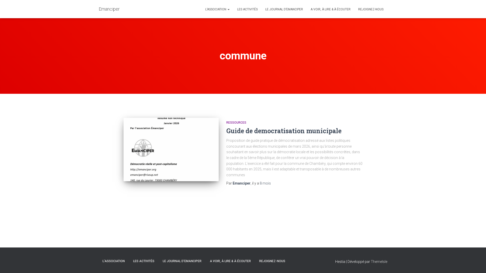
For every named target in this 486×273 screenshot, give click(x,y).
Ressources (236, 122)
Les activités (247, 9)
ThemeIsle (379, 262)
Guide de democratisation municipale (283, 131)
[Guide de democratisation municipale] (171, 149)
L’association (216, 9)
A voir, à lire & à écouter (331, 9)
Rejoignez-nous (370, 9)
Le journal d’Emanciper (284, 9)
